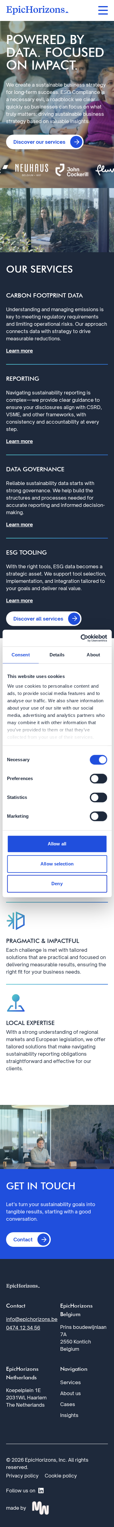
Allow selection (57, 863)
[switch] (98, 778)
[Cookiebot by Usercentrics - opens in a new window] (81, 638)
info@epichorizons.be (31, 1319)
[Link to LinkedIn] (41, 1490)
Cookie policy (61, 1476)
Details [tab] (57, 654)
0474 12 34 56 (23, 1328)
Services (70, 1382)
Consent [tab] (21, 654)
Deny (56, 883)
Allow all (57, 843)
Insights (69, 1415)
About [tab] (93, 654)
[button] (45, 142)
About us (70, 1393)
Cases (67, 1404)
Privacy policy (22, 1476)
